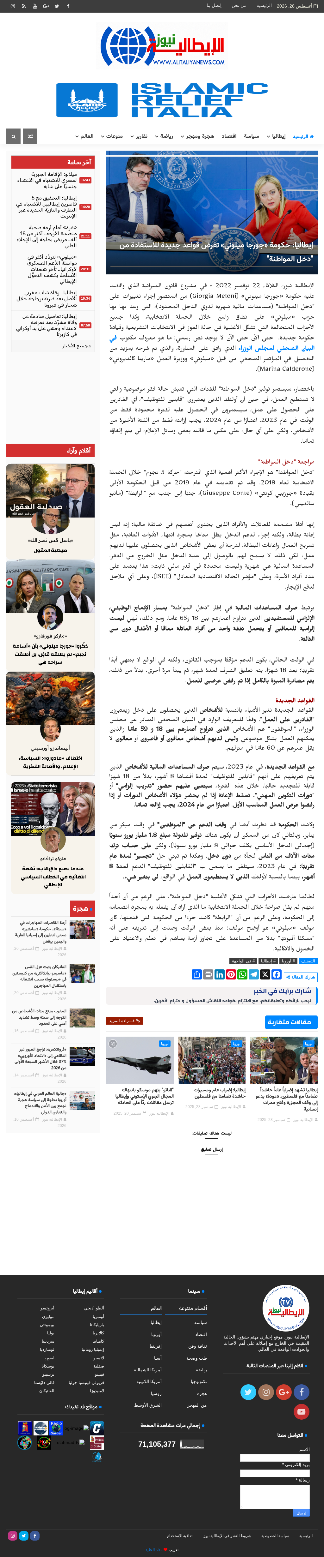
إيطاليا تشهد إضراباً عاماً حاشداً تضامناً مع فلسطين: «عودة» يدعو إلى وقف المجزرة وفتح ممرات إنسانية (287, 1100)
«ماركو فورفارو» (50, 636)
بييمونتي (47, 1324)
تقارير (141, 136)
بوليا (50, 1333)
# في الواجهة (243, 961)
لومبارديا (47, 1349)
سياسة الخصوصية (275, 1536)
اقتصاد (229, 136)
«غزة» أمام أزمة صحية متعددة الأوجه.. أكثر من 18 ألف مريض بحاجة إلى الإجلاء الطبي (46, 237)
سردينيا (48, 1341)
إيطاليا (278, 136)
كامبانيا (98, 1341)
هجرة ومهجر (200, 136)
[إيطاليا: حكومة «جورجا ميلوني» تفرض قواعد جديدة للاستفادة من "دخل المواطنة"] (211, 212)
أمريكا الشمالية (148, 1369)
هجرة (202, 1393)
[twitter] (57, 6)
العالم (87, 136)
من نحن (239, 5)
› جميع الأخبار (77, 346)
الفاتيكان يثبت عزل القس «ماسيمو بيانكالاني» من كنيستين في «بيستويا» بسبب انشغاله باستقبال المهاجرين (39, 976)
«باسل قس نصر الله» (50, 540)
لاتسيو (98, 1358)
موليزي (48, 1316)
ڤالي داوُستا (44, 1382)
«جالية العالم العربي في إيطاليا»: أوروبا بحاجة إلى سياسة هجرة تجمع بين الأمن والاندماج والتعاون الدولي (40, 1103)
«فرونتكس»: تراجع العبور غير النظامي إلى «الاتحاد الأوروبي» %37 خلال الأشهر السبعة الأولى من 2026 (40, 1058)
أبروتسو (47, 1308)
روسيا (156, 1393)
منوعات (114, 136)
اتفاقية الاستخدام (180, 1536)
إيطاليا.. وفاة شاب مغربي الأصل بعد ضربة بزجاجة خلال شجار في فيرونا (46, 299)
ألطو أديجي (94, 1308)
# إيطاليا (268, 961)
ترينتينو (48, 1374)
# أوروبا (288, 961)
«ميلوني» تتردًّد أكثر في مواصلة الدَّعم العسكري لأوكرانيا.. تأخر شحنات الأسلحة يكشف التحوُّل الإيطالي (52, 269)
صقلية (99, 1366)
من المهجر (197, 1405)
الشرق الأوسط (148, 1405)
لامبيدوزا (97, 1390)
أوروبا (309, 1043)
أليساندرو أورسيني (50, 748)
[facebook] (68, 6)
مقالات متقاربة (289, 1022)
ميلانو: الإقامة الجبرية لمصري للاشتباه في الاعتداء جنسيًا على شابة (47, 180)
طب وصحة (196, 1358)
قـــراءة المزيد (121, 1020)
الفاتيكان (46, 1390)
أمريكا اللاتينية (149, 1381)
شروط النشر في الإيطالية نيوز (227, 1536)
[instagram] (12, 6)
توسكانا (47, 1366)
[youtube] (35, 6)
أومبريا (98, 1316)
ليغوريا (48, 1358)
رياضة (166, 136)
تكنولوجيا (199, 1381)
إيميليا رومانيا (93, 1349)
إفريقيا (156, 1346)
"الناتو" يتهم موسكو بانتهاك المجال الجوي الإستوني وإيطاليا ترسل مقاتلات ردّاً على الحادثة (144, 1097)
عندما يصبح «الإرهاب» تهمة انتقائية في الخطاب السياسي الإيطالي (53, 876)
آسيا (158, 1358)
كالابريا (98, 1333)
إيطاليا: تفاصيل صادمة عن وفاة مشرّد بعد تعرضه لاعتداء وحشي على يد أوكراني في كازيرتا (46, 325)
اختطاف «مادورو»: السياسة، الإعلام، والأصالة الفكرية (50, 762)
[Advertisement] (53, 397)
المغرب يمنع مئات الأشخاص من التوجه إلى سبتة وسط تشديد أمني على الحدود (39, 1017)
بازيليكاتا (97, 1324)
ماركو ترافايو (53, 858)
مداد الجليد (154, 1550)
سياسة (251, 136)
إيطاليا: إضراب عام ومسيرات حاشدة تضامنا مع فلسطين (220, 1093)
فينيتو (99, 1374)
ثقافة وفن (197, 1346)
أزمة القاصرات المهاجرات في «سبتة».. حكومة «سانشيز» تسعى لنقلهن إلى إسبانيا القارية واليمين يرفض (40, 932)
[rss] (23, 6)
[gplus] (46, 6)
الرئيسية (264, 5)
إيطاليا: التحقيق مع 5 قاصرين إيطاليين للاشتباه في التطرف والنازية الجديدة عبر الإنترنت (46, 207)
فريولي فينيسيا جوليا (86, 1382)
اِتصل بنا (214, 5)
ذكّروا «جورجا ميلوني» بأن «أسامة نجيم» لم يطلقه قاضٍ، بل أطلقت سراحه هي (50, 654)
